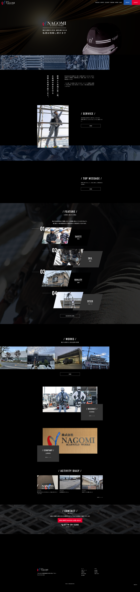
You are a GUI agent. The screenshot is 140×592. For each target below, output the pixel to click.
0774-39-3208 (42, 575)
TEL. (38, 575)
